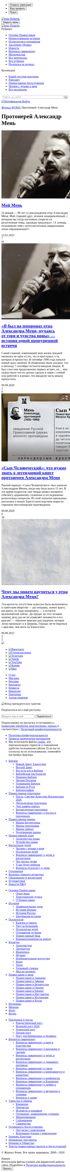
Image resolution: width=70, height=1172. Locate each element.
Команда (14, 687)
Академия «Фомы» (20, 44)
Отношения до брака (28, 932)
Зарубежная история (28, 916)
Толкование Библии (28, 783)
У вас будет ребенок (28, 864)
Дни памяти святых (28, 806)
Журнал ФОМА (11, 107)
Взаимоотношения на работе (33, 939)
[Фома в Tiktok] (14, 659)
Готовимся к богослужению (26, 1126)
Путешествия (17, 880)
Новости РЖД (17, 884)
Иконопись (22, 952)
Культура (14, 942)
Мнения (13, 1007)
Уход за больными (27, 926)
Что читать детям (26, 861)
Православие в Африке (30, 981)
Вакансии (15, 691)
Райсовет (14, 79)
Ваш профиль (17, 8)
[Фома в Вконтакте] (16, 649)
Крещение (22, 1104)
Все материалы (18, 57)
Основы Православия (22, 35)
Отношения (16, 871)
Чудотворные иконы (28, 832)
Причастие (22, 1107)
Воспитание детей (20, 845)
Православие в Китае (29, 1000)
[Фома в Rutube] (14, 665)
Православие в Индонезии (32, 997)
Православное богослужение (26, 83)
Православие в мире (21, 974)
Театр (19, 964)
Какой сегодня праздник (24, 76)
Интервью (15, 1003)
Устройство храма (27, 842)
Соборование (24, 1120)
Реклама (14, 681)
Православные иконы (22, 819)
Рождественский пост (29, 1023)
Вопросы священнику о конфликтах (38, 1078)
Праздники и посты (21, 1019)
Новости (14, 48)
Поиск (13, 12)
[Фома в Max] (13, 668)
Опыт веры (23, 893)
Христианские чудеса (29, 896)
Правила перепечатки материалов (29, 738)
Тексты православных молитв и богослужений (37, 1146)
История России (26, 913)
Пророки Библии (26, 777)
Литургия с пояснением (30, 1130)
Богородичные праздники (32, 809)
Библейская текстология (31, 773)
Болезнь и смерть (26, 922)
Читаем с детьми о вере (23, 86)
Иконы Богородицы (28, 822)
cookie (41, 741)
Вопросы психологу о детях (33, 867)
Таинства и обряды (20, 1100)
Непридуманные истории (24, 38)
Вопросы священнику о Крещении (37, 1081)
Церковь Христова (20, 1136)
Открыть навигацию (20, 4)
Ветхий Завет (24, 767)
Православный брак (28, 935)
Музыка (20, 955)
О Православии (25, 900)
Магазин (14, 678)
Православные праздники (24, 793)
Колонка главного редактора (26, 874)
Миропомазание (26, 1117)
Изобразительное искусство (33, 958)
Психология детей (27, 851)
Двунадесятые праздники (31, 803)
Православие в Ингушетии (32, 994)
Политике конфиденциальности (45, 1165)
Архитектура (24, 945)
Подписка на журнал (21, 64)
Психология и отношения (24, 41)
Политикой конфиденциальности (41, 729)
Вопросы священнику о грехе (34, 1068)
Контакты (15, 684)
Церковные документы (23, 1139)
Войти (26, 101)
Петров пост (23, 1032)
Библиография (25, 790)
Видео (12, 1013)
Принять (7, 1168)
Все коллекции (18, 89)
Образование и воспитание (25, 877)
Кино (19, 961)
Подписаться (44, 716)
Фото (12, 1010)
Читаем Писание (26, 780)
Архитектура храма (28, 838)
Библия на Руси (25, 786)
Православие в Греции (30, 987)
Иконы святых (25, 829)
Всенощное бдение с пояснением (36, 1133)
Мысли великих (26, 971)
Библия (13, 760)
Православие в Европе (30, 990)
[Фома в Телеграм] (16, 655)
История (14, 903)
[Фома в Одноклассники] (20, 652)
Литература (23, 948)
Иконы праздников (27, 825)
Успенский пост (25, 1029)
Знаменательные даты (29, 906)
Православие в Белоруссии (32, 984)
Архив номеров (18, 697)
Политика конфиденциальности (28, 735)
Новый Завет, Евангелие (31, 764)
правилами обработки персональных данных (29, 725)
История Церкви (26, 909)
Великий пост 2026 (27, 1026)
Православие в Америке (31, 977)
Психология (16, 919)
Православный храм (21, 835)
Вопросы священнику (22, 51)
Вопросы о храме (26, 1097)
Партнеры (15, 694)
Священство (23, 1123)
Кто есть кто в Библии (29, 770)
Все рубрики (16, 61)
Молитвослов (17, 54)
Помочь (15, 18)
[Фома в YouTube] (15, 662)
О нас (12, 674)
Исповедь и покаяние (29, 1110)
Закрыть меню (10, 22)
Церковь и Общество (21, 1143)
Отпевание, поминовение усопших (37, 1113)
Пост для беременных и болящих (36, 1036)
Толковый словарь (27, 968)
